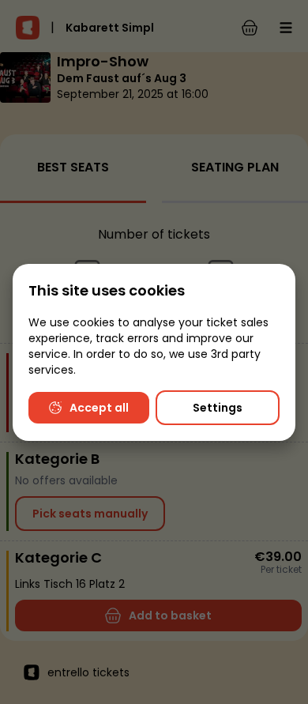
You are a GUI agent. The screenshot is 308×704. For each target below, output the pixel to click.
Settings (217, 408)
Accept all (99, 408)
